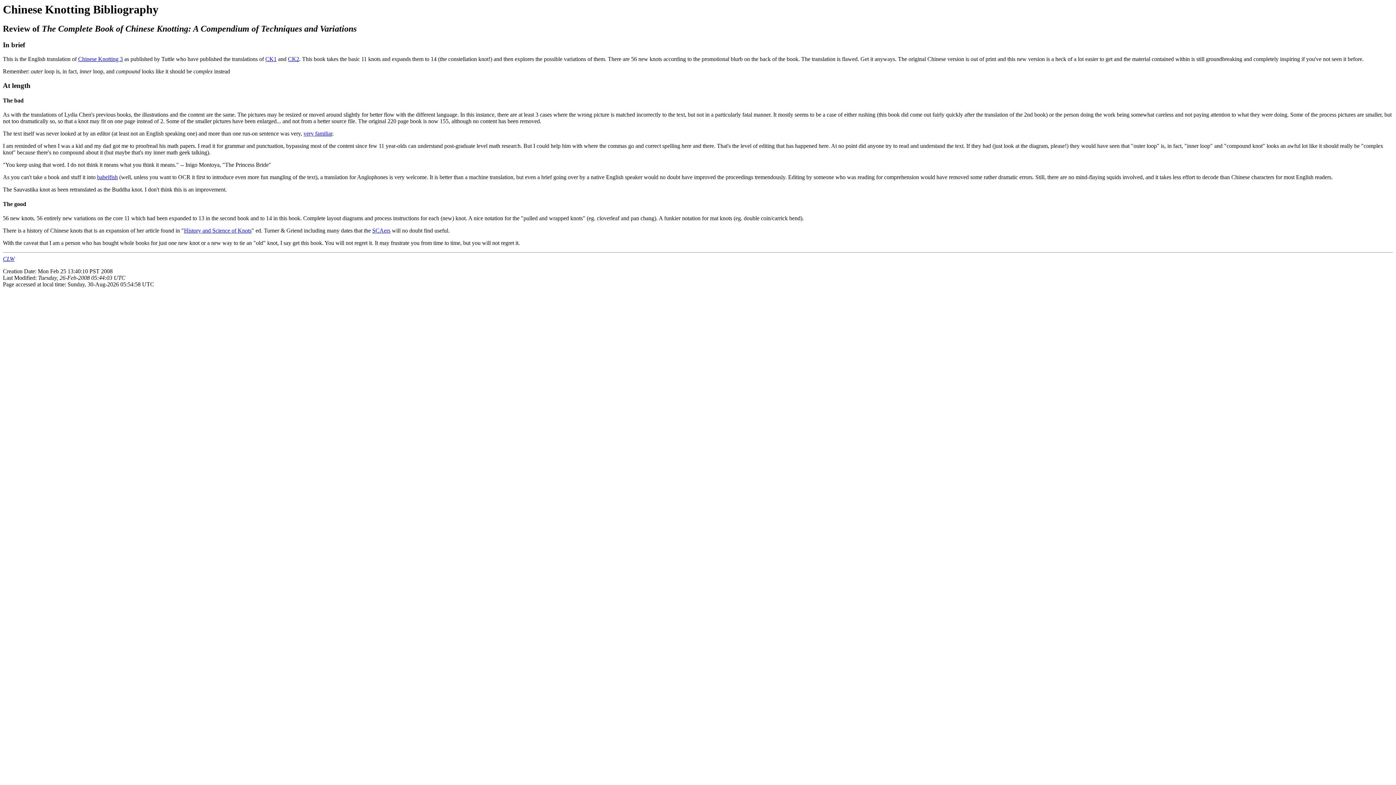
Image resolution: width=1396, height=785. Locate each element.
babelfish (107, 177)
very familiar (318, 133)
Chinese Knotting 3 (100, 59)
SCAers (381, 231)
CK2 (293, 59)
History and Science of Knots (218, 231)
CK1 (271, 59)
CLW (9, 259)
